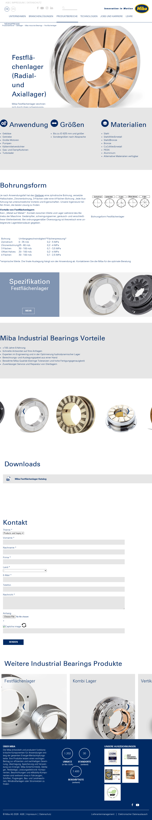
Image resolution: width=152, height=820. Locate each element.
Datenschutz (34, 3)
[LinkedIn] (51, 9)
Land (6, 567)
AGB (7, 3)
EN (13, 9)
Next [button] (128, 411)
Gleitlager (39, 195)
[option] (31, 411)
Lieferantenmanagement (102, 814)
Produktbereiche (67, 16)
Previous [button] (24, 411)
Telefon (7, 585)
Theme (7, 530)
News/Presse (12, 24)
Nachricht (9, 594)
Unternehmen (17, 16)
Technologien (89, 16)
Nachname (9, 547)
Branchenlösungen (41, 16)
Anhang (7, 613)
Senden (13, 642)
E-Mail (7, 575)
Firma (7, 557)
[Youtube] (42, 9)
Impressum (18, 3)
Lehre (129, 16)
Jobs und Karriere (111, 16)
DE (6, 9)
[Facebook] (37, 9)
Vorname (8, 538)
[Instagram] (47, 9)
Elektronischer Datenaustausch (133, 814)
